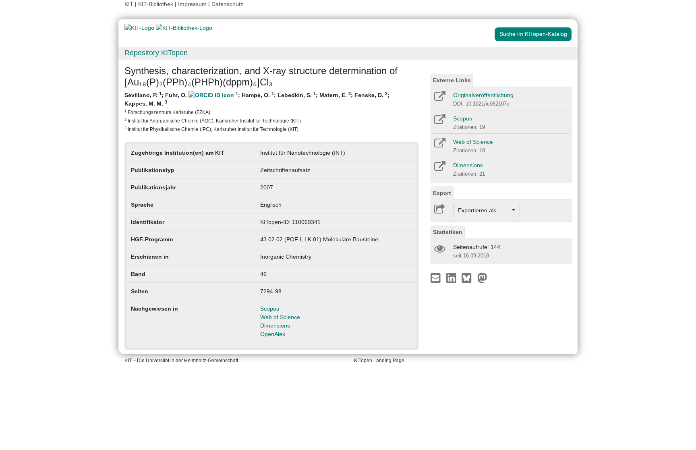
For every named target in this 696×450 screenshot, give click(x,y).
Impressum (192, 4)
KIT (128, 4)
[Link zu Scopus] (439, 122)
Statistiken (447, 232)
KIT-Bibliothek (156, 4)
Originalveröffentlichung (483, 95)
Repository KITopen (156, 53)
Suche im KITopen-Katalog (533, 34)
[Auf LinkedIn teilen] (452, 277)
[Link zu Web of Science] (439, 145)
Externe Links (452, 80)
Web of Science (280, 317)
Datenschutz (227, 4)
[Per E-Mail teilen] (436, 277)
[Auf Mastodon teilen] (482, 277)
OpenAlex (272, 334)
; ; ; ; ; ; (256, 111)
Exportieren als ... (484, 210)
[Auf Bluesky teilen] (469, 277)
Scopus (269, 308)
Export (442, 193)
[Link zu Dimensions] (439, 169)
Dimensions (275, 325)
